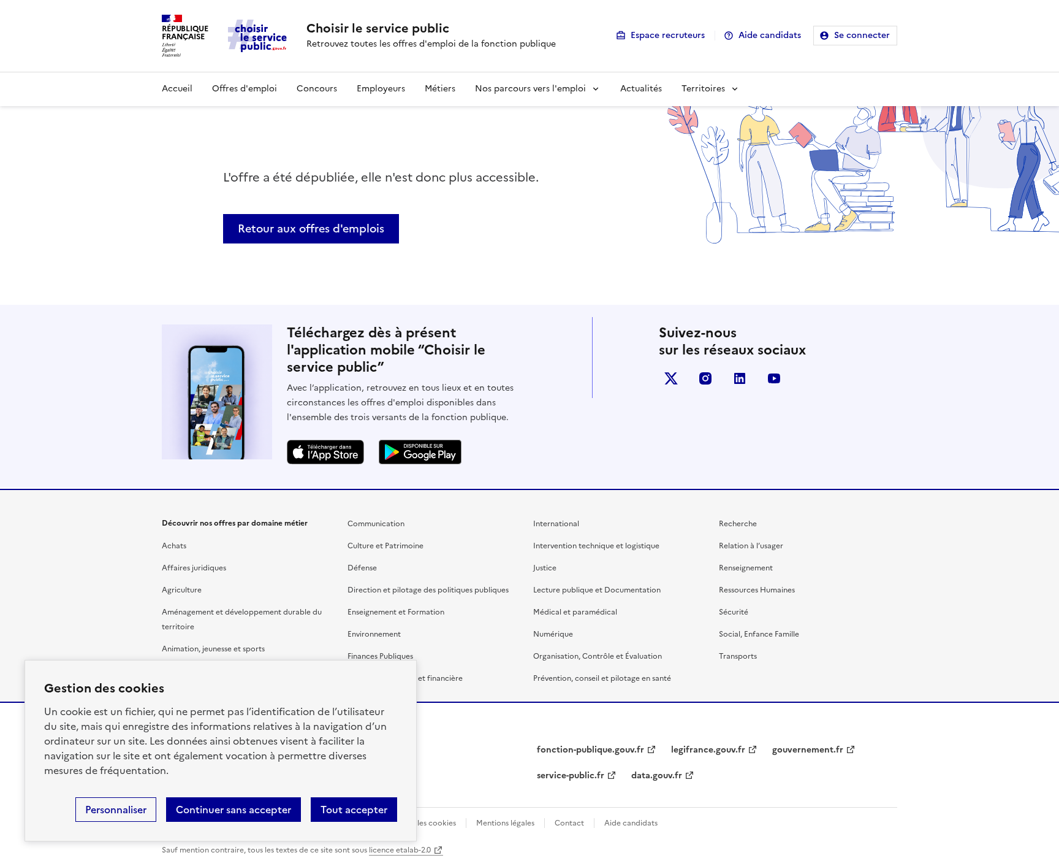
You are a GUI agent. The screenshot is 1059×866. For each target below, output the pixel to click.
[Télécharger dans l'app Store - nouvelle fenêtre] (325, 452)
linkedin (739, 378)
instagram (705, 378)
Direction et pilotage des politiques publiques (428, 590)
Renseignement (746, 567)
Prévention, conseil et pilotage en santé (602, 678)
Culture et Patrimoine (385, 545)
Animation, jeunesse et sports (213, 648)
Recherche (738, 523)
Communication (375, 523)
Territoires (703, 88)
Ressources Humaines (757, 590)
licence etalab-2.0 (400, 850)
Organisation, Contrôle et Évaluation (597, 656)
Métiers (440, 88)
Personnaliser (115, 809)
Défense (362, 567)
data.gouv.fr (656, 775)
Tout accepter (354, 809)
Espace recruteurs (668, 35)
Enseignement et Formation (395, 612)
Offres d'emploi (244, 88)
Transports (738, 656)
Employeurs (381, 88)
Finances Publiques (380, 656)
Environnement (374, 634)
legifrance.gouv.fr (708, 749)
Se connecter (862, 35)
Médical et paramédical (575, 612)
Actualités (641, 88)
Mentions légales (505, 823)
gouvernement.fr (807, 749)
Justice (544, 567)
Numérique (553, 634)
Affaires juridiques (194, 567)
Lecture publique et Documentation (597, 590)
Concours (317, 88)
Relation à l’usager (751, 545)
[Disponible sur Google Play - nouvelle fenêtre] (420, 452)
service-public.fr (570, 775)
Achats (174, 545)
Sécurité (733, 612)
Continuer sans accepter (233, 809)
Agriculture (182, 590)
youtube (774, 378)
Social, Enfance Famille (759, 634)
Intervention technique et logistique (596, 545)
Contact (569, 823)
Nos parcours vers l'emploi (530, 88)
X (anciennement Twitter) (671, 378)
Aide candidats (769, 35)
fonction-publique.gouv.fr (590, 749)
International (556, 523)
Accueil (177, 88)
